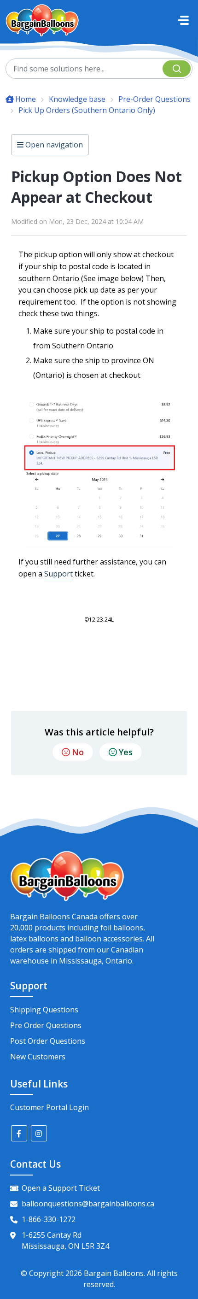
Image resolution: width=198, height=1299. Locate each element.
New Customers (37, 1057)
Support (58, 574)
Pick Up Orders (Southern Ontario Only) (86, 110)
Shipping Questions (44, 1010)
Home (25, 99)
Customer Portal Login (49, 1107)
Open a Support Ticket (61, 1188)
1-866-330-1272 (49, 1219)
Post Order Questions (47, 1041)
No (78, 752)
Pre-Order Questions (154, 99)
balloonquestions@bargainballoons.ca (88, 1204)
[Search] (177, 68)
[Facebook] (19, 1133)
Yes (126, 752)
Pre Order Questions (46, 1025)
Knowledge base (77, 99)
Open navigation (53, 145)
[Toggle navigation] (183, 20)
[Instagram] (39, 1133)
